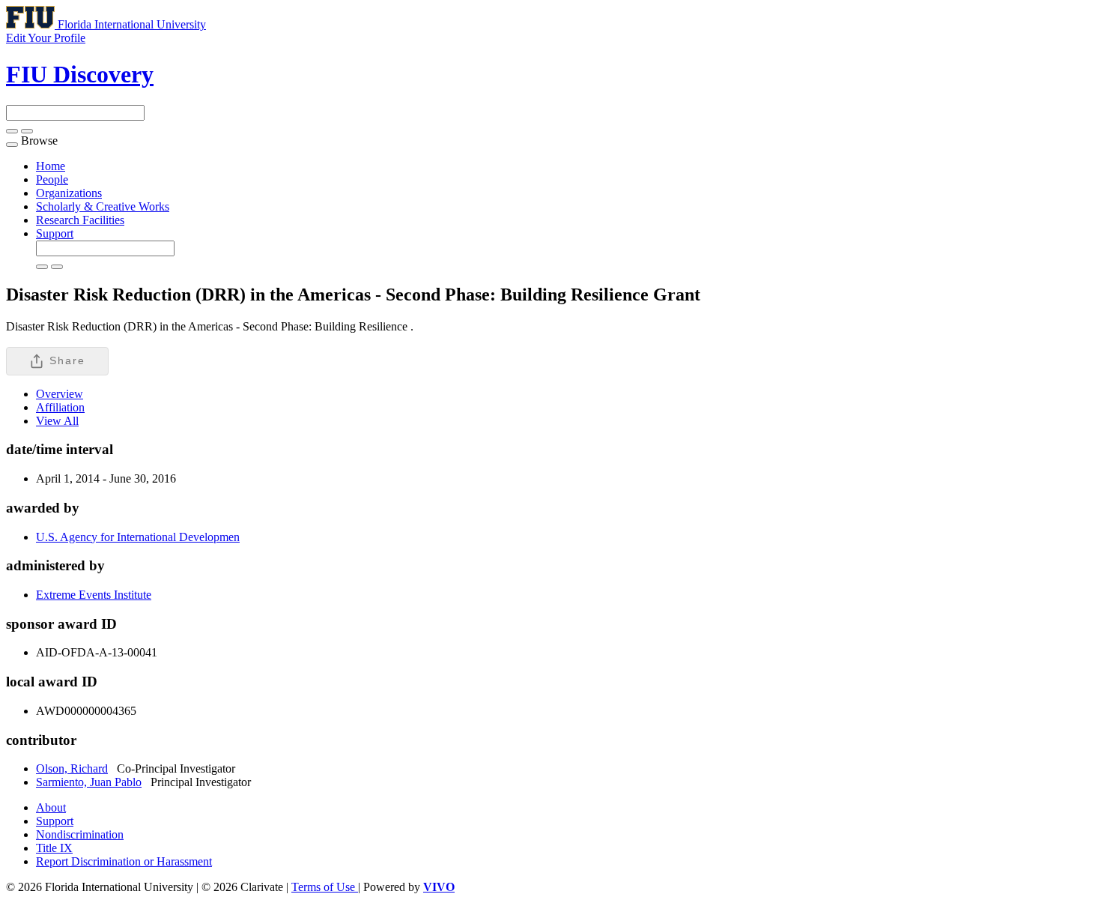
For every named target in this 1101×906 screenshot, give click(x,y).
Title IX (54, 848)
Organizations (69, 193)
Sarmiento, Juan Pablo (89, 782)
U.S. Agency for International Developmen (138, 537)
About (51, 807)
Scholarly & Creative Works (102, 206)
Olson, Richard (72, 768)
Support (54, 233)
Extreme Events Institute (93, 594)
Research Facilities (80, 220)
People (52, 179)
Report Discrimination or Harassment (124, 861)
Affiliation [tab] (60, 407)
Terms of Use (324, 887)
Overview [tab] (59, 393)
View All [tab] (57, 420)
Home (50, 166)
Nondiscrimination (80, 834)
